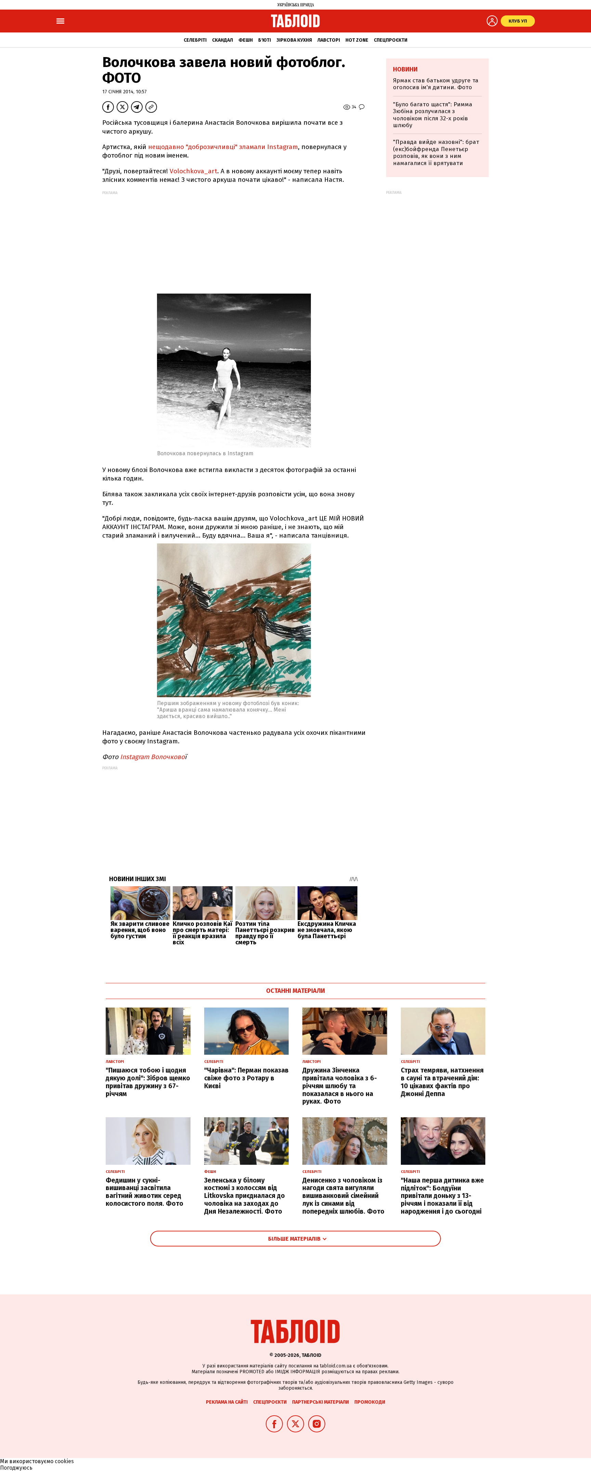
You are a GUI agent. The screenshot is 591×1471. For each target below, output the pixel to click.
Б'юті (264, 40)
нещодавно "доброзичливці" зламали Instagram (223, 147)
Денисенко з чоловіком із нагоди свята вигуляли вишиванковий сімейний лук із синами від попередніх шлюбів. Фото (343, 1195)
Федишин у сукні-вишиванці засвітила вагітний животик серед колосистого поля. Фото (144, 1191)
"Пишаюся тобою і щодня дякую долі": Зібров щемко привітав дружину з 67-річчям (148, 1081)
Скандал (222, 40)
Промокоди (369, 1402)
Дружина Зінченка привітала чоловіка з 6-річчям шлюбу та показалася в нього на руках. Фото (339, 1085)
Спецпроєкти (390, 40)
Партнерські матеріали (320, 1402)
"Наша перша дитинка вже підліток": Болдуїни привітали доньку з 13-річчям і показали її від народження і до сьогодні (442, 1195)
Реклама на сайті (227, 1402)
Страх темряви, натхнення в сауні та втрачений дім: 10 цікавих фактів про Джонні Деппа (442, 1081)
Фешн (245, 40)
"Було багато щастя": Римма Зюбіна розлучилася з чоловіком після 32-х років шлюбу (432, 115)
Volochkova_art (193, 171)
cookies (64, 1461)
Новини (405, 69)
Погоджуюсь (16, 1468)
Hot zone (356, 40)
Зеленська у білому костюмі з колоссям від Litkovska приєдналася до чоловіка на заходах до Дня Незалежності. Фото (244, 1195)
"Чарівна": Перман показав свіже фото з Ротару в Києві (246, 1078)
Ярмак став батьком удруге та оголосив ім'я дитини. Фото (435, 84)
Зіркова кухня (294, 40)
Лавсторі (328, 40)
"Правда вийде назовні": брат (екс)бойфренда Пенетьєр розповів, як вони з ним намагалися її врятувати (436, 152)
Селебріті (195, 40)
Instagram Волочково (152, 757)
